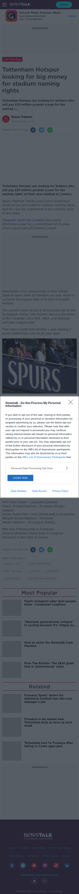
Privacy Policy (60, 490)
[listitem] (39, 468)
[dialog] (39, 447)
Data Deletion (19, 490)
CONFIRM (20, 477)
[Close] (71, 403)
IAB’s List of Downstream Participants (44, 457)
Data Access (39, 490)
